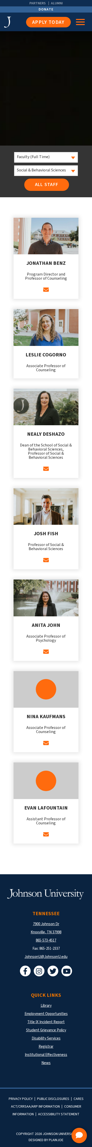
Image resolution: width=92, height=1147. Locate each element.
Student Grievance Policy (46, 1030)
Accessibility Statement (58, 1114)
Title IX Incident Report (46, 1022)
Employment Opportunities (46, 1014)
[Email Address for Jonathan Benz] (46, 289)
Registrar (46, 1046)
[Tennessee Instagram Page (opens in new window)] (39, 971)
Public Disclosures (53, 1098)
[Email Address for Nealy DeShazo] (46, 469)
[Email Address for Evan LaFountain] (46, 834)
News (46, 1063)
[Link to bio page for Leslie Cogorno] (46, 327)
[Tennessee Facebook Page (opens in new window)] (25, 971)
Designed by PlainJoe (46, 1140)
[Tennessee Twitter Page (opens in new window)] (53, 971)
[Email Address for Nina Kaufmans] (46, 743)
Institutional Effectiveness (46, 1054)
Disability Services (46, 1038)
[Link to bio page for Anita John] (46, 598)
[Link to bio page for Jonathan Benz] (46, 236)
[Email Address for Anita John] (46, 651)
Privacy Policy (21, 1098)
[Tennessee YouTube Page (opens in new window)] (66, 971)
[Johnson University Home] (15, 22)
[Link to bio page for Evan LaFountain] (46, 780)
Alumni (57, 3)
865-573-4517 (46, 940)
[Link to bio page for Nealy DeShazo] (46, 407)
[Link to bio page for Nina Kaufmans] (46, 689)
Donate (46, 9)
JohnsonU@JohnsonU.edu (46, 956)
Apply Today (48, 22)
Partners (37, 3)
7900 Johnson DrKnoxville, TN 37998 (46, 928)
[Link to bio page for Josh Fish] (46, 506)
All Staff (47, 184)
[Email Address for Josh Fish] (46, 560)
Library (46, 1005)
